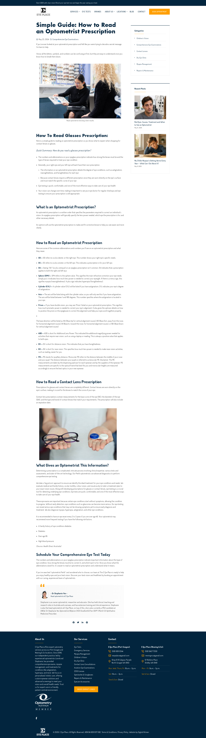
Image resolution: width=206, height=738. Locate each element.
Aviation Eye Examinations (84, 668)
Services (74, 12)
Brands (97, 12)
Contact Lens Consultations (84, 664)
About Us (109, 12)
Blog (132, 12)
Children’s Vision (80, 657)
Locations (121, 12)
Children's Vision (143, 38)
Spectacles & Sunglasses (83, 674)
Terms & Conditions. (110, 732)
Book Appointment (159, 12)
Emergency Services (82, 650)
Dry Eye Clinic (141, 58)
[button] (86, 689)
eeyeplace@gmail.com (120, 655)
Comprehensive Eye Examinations (65, 39)
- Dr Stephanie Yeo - (59, 593)
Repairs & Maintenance (145, 70)
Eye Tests (86, 12)
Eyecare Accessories (82, 681)
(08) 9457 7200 (151, 651)
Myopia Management (144, 64)
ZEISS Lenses (79, 671)
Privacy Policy (123, 732)
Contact (141, 12)
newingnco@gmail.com (154, 655)
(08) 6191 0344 (117, 651)
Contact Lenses (142, 51)
